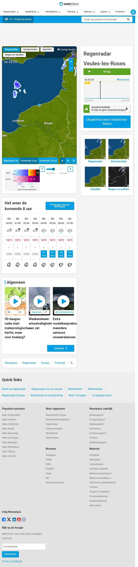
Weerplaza (94, 459)
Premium (120, 11)
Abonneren (95, 505)
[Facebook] (4, 519)
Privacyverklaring (98, 496)
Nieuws (88, 11)
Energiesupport (97, 419)
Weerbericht (75, 389)
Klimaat (71, 11)
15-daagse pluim (102, 395)
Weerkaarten (95, 389)
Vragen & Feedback (99, 491)
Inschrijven (10, 554)
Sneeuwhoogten (54, 428)
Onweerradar (30, 49)
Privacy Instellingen (12, 561)
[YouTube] (19, 519)
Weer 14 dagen (77, 395)
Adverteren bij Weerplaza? (102, 482)
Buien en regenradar (14, 389)
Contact (93, 437)
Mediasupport (96, 424)
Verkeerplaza (96, 464)
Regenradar (9, 11)
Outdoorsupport (97, 433)
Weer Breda (8, 428)
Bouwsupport (96, 415)
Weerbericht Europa (56, 415)
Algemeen (16, 282)
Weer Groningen (10, 437)
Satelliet (47, 49)
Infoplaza (51, 455)
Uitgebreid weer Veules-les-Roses (107, 122)
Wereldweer (51, 11)
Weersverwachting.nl (100, 473)
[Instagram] (24, 519)
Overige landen (68, 49)
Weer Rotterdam (10, 447)
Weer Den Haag (10, 433)
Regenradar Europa (13, 395)
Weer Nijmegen (10, 442)
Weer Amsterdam (11, 415)
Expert (104, 11)
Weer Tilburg (8, 451)
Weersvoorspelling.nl (100, 478)
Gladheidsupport (98, 442)
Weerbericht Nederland (58, 419)
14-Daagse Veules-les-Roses (60, 205)
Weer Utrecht (8, 456)
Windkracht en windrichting (46, 395)
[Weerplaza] (69, 4)
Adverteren (95, 428)
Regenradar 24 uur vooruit (46, 389)
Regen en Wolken (14, 54)
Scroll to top (132, 561)
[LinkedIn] (14, 519)
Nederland (31, 11)
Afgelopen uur (11, 160)
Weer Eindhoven (10, 424)
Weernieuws (52, 437)
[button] (39, 105)
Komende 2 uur (29, 160)
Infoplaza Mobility (98, 468)
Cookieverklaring (98, 500)
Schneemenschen (55, 482)
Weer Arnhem (9, 419)
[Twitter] (9, 519)
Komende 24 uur (48, 160)
